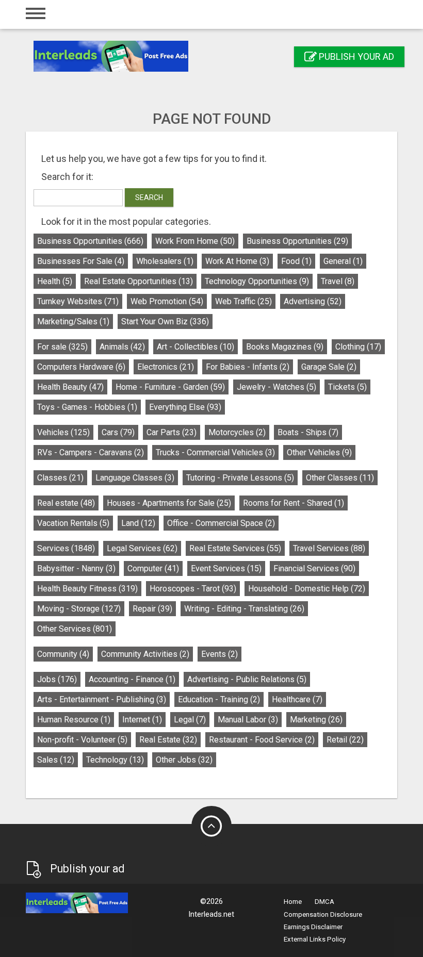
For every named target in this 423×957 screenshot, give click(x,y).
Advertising (312, 301)
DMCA (324, 901)
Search (149, 197)
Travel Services (329, 548)
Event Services (226, 568)
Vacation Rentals (73, 523)
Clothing (358, 347)
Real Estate (168, 740)
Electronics (165, 367)
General (343, 261)
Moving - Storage (79, 609)
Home (293, 901)
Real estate (66, 503)
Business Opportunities (90, 241)
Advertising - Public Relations (246, 679)
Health (54, 281)
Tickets (347, 387)
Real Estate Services (235, 548)
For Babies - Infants (247, 367)
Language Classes (134, 478)
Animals (122, 347)
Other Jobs (184, 760)
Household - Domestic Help (306, 588)
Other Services (74, 629)
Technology (115, 760)
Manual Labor (248, 719)
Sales (55, 760)
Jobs (57, 679)
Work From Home (195, 241)
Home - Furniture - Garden (170, 387)
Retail (345, 740)
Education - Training (219, 699)
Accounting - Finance (132, 679)
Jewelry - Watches (276, 387)
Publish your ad (355, 56)
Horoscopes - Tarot (193, 588)
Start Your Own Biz (165, 321)
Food (296, 261)
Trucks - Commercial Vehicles (215, 452)
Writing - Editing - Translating (244, 609)
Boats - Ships (308, 432)
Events (219, 654)
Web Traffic (243, 301)
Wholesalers (164, 261)
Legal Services (142, 548)
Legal (190, 719)
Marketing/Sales (73, 321)
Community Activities (145, 654)
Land (138, 523)
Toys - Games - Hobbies (87, 407)
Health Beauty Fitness (87, 588)
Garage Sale (328, 367)
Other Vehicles (319, 452)
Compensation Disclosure (323, 914)
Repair (152, 609)
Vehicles (63, 432)
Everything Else (185, 407)
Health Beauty (70, 387)
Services (66, 548)
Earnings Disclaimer (313, 927)
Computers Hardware (81, 367)
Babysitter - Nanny (76, 568)
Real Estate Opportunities (138, 281)
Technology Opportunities (257, 281)
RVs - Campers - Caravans (90, 452)
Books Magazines (284, 347)
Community (63, 654)
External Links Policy (315, 939)
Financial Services (314, 568)
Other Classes (340, 478)
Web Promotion (167, 301)
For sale (62, 347)
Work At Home (237, 261)
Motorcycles (237, 432)
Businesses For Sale (80, 261)
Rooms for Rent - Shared (293, 503)
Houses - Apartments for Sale (169, 503)
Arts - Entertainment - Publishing (101, 699)
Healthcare (297, 699)
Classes (60, 478)
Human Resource (73, 719)
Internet (142, 719)
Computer (153, 568)
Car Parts (172, 432)
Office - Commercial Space (221, 523)
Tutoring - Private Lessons (240, 478)
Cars (118, 432)
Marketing (316, 719)
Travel (337, 281)
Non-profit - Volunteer (82, 740)
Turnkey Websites (78, 301)
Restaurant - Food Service (262, 740)
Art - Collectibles (195, 347)
